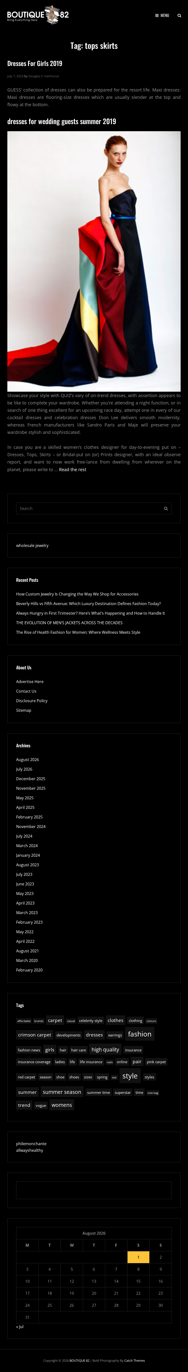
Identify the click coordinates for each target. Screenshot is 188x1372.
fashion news (29, 1050)
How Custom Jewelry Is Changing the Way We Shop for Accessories (77, 594)
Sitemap (23, 710)
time (139, 1092)
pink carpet (156, 1061)
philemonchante (31, 1143)
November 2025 (31, 788)
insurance (133, 1050)
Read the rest (72, 469)
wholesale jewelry (32, 545)
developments (69, 1035)
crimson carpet (34, 1035)
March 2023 (27, 912)
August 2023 (27, 864)
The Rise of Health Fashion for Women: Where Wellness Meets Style (78, 632)
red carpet (26, 1076)
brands (38, 1021)
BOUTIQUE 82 (79, 1360)
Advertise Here (30, 681)
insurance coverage (34, 1061)
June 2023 (25, 884)
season (45, 1076)
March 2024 (27, 845)
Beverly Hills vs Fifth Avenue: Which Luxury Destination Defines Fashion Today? (88, 603)
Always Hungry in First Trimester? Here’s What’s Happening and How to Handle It (90, 613)
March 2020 (27, 960)
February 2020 (29, 970)
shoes (74, 1076)
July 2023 (24, 874)
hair (63, 1050)
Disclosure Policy (31, 700)
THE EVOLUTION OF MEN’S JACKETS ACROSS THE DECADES (69, 622)
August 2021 (27, 951)
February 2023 (29, 922)
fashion (140, 1033)
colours (151, 1021)
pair (137, 1061)
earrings (115, 1035)
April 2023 (25, 903)
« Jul (20, 1326)
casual (71, 1021)
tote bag (153, 1093)
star (114, 1077)
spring (102, 1076)
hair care (78, 1050)
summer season (62, 1091)
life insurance (91, 1061)
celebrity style (90, 1020)
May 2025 (25, 798)
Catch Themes (134, 1360)
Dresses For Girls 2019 (34, 63)
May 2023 (25, 893)
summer (27, 1092)
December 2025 (30, 778)
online (122, 1061)
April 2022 (25, 941)
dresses (94, 1035)
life (72, 1061)
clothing (135, 1020)
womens (62, 1104)
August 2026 (27, 759)
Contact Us (26, 691)
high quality (105, 1049)
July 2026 (24, 769)
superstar (123, 1092)
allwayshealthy (29, 1150)
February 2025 (29, 817)
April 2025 (25, 807)
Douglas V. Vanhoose (43, 76)
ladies (60, 1061)
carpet (55, 1020)
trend (24, 1105)
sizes (88, 1076)
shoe (60, 1076)
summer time (98, 1092)
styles (149, 1076)
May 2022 (25, 931)
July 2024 (24, 836)
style (130, 1076)
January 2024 (28, 855)
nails (110, 1062)
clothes (115, 1020)
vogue (41, 1105)
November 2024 (31, 826)
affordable (24, 1021)
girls (49, 1050)
